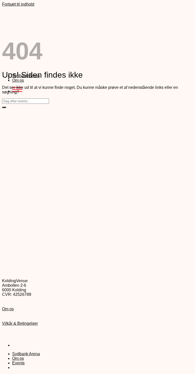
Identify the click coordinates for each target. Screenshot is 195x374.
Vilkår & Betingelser (20, 323)
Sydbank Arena (26, 354)
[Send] (4, 107)
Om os (18, 80)
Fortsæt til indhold (18, 4)
